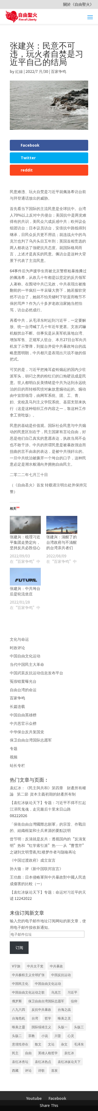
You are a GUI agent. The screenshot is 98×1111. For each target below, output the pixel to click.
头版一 (63, 1026)
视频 (13, 757)
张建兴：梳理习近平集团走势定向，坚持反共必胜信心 (25, 542)
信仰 (74, 1000)
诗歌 (41, 1070)
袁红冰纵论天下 (69, 1061)
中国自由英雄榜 (23, 714)
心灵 (71, 1035)
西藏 (15, 1070)
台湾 (35, 1018)
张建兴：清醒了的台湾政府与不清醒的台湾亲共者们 (61, 542)
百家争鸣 (58, 71)
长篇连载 (17, 706)
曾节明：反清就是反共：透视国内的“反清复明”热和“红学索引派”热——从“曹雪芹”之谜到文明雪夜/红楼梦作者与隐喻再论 (48, 845)
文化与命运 (19, 639)
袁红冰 (69, 1052)
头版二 (17, 1035)
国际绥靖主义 (41, 1026)
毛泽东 (79, 1044)
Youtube (34, 1098)
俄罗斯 (17, 1000)
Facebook (57, 1098)
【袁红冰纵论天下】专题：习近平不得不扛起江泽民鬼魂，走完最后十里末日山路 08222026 (48, 809)
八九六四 (18, 1009)
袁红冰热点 (43, 1061)
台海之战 (64, 1009)
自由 (28, 1052)
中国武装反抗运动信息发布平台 (36, 672)
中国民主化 (20, 983)
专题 (13, 748)
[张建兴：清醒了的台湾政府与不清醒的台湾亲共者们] (61, 525)
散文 (38, 1044)
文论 (51, 1044)
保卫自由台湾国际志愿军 (31, 740)
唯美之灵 (64, 1018)
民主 (15, 1052)
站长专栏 (17, 765)
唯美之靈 (18, 1026)
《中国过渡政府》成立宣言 (33, 860)
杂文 (64, 1044)
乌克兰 (56, 992)
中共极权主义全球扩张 (28, 974)
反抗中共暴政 (41, 1009)
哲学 (48, 1018)
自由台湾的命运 (23, 689)
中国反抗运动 (61, 974)
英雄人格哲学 (48, 1052)
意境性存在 (20, 1044)
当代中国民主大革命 (27, 664)
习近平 (72, 992)
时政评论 (17, 647)
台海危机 (18, 1018)
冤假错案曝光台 (23, 681)
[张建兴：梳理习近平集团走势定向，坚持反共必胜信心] (25, 525)
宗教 (31, 1035)
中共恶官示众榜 (23, 723)
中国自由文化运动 (25, 655)
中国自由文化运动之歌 (28, 992)
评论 (28, 1070)
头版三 (79, 1026)
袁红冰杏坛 (20, 1061)
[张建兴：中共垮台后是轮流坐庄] (25, 577)
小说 (44, 1035)
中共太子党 (35, 966)
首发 (54, 1070)
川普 (57, 1035)
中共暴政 (56, 966)
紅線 (19, 71)
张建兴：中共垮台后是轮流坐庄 (25, 591)
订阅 (19, 947)
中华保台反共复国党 (27, 731)
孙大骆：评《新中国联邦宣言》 (36, 868)
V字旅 (16, 966)
